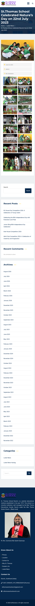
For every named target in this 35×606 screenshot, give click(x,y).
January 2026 (8, 300)
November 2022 (8, 440)
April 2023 (7, 416)
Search (6, 187)
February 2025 (8, 344)
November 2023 (8, 382)
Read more (14, 509)
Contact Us (5, 560)
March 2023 (7, 421)
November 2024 (8, 358)
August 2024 (7, 368)
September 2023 (8, 392)
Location (4, 557)
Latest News (7, 458)
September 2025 (8, 320)
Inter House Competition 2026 (12, 231)
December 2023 (8, 378)
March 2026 (7, 291)
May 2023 (7, 411)
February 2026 (8, 296)
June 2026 (7, 281)
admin (7, 69)
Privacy (4, 555)
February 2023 (8, 426)
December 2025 (8, 305)
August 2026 (7, 271)
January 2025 (8, 349)
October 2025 (8, 315)
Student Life (6, 566)
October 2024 (8, 363)
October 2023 (8, 387)
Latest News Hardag (10, 462)
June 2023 (7, 407)
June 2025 (7, 334)
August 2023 (7, 397)
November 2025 (8, 310)
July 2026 (7, 276)
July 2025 (7, 329)
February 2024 (8, 373)
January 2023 (8, 431)
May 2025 (7, 339)
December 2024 (8, 353)
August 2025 (7, 324)
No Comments (10, 73)
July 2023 (7, 402)
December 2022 (8, 436)
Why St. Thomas (7, 563)
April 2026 (7, 286)
